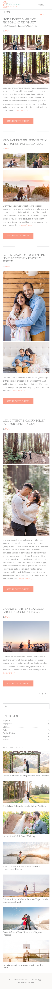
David (7, 31)
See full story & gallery (18, 121)
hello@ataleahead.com (26, 982)
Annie (8, 267)
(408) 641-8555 (36, 980)
